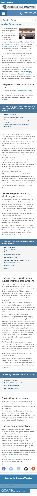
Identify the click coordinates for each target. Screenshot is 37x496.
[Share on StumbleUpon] (33, 468)
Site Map (18, 491)
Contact (10, 2)
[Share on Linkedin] (18, 468)
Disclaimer (4, 491)
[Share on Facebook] (4, 468)
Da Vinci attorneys (14, 454)
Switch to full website (7, 489)
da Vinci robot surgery (25, 72)
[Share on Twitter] (11, 468)
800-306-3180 (29, 13)
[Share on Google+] (26, 468)
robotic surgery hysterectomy (11, 234)
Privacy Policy (11, 491)
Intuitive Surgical (7, 46)
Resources (5, 463)
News (3, 2)
